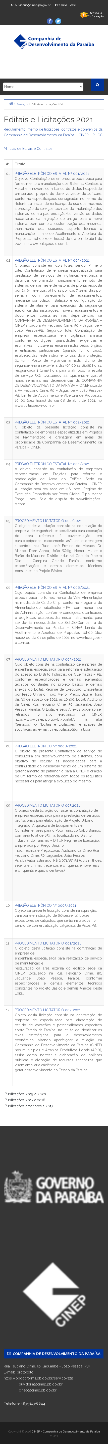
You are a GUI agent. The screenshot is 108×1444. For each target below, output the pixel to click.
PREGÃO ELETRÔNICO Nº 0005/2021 (45, 905)
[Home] (11, 104)
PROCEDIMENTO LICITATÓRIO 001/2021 (48, 943)
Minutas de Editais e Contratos (28, 149)
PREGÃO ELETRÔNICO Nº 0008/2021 (46, 746)
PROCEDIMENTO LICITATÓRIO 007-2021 (48, 1010)
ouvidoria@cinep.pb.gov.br (32, 5)
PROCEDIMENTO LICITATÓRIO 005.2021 (47, 805)
